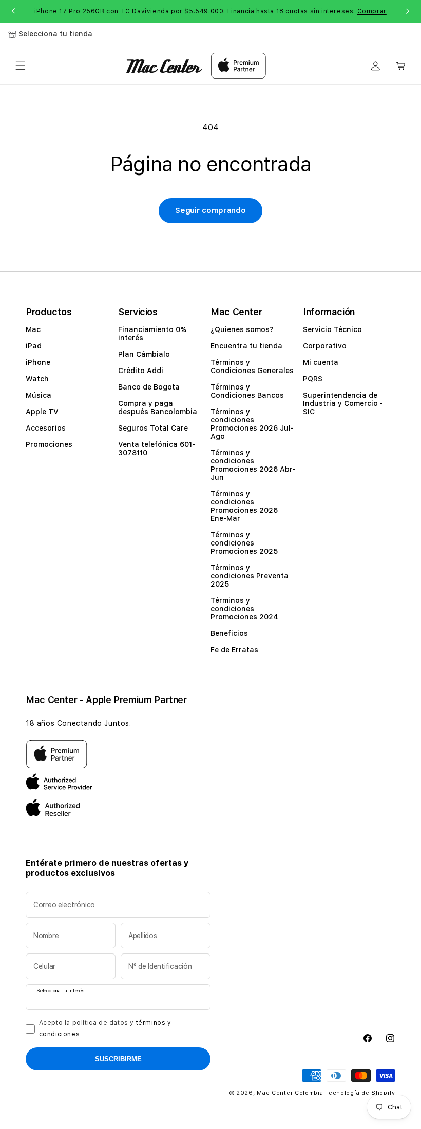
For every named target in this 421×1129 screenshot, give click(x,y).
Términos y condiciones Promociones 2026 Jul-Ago (252, 423)
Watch (37, 379)
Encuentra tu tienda (246, 346)
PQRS (312, 379)
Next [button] (408, 11)
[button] (20, 65)
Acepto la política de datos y (105, 1028)
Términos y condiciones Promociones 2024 (244, 608)
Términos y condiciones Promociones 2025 (244, 543)
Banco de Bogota (149, 387)
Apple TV (42, 411)
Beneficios (229, 633)
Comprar (372, 11)
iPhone (38, 362)
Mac (33, 329)
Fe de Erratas (234, 650)
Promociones (49, 444)
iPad (34, 346)
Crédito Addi (140, 370)
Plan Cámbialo (144, 354)
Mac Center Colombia (290, 1092)
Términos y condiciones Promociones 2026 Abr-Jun (252, 465)
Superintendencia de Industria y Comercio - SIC (343, 403)
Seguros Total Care (153, 428)
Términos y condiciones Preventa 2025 (249, 575)
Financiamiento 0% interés (152, 333)
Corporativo (325, 346)
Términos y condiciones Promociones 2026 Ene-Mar (244, 506)
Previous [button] (13, 11)
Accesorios (46, 428)
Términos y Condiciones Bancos (247, 391)
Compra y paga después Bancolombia (157, 407)
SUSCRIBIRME (118, 1059)
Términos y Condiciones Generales (252, 366)
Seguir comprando (210, 210)
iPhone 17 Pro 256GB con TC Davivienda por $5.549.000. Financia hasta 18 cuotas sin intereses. (210, 11)
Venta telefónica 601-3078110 (156, 448)
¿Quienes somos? (242, 329)
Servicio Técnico (332, 329)
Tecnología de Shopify (360, 1092)
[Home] (164, 66)
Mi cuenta (320, 362)
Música (38, 395)
